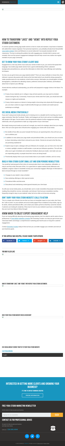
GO (57, 414)
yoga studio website (8, 51)
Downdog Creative (12, 226)
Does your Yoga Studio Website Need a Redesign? (16, 315)
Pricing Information (32, 395)
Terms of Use (40, 443)
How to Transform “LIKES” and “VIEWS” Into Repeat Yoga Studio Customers (24, 284)
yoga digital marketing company (20, 218)
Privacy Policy (46, 443)
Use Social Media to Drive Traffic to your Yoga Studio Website (21, 347)
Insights (5, 355)
